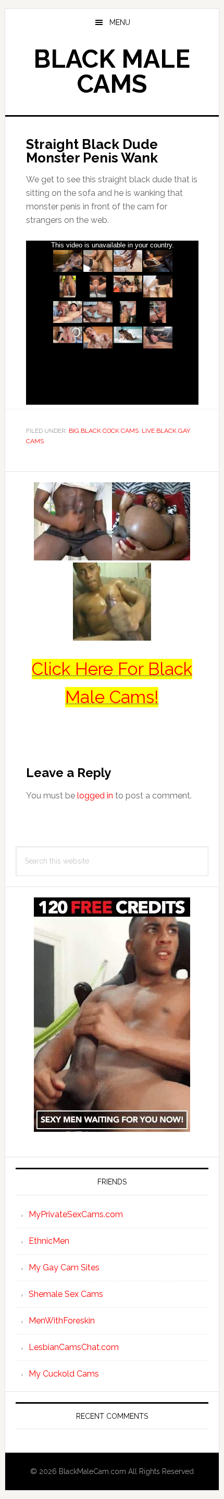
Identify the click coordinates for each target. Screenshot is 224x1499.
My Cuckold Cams (64, 1374)
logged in (95, 796)
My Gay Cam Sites (64, 1267)
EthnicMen (49, 1241)
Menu (119, 22)
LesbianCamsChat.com (74, 1347)
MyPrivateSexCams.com (76, 1214)
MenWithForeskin (62, 1321)
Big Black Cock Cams (104, 430)
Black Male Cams (111, 71)
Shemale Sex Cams (66, 1294)
